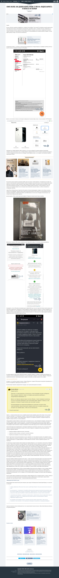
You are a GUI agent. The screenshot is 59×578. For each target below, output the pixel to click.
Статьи (10, 1)
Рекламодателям (14, 571)
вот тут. (27, 382)
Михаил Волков (21, 168)
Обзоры (7, 1)
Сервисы (32, 554)
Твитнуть (22, 558)
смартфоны (38, 554)
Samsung (15, 1)
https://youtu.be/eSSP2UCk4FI (11, 379)
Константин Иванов (34, 168)
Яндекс (19, 554)
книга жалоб (25, 554)
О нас (16, 570)
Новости (4, 1)
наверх (29, 563)
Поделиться (30, 558)
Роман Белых (45, 168)
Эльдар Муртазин (29, 10)
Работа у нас (15, 572)
